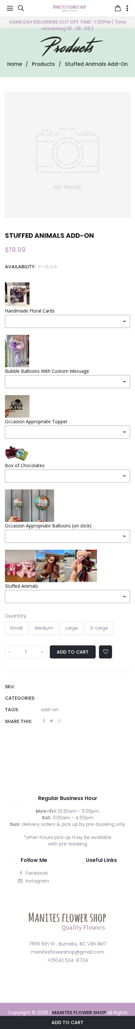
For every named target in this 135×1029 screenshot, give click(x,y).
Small (16, 628)
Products (67, 47)
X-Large (99, 628)
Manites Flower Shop (79, 1012)
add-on (49, 709)
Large (72, 628)
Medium (44, 628)
